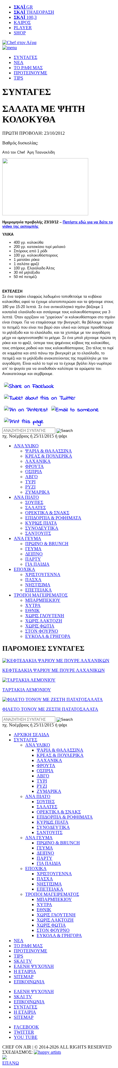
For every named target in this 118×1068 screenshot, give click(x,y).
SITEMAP (24, 976)
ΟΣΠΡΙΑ (33, 471)
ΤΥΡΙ (30, 481)
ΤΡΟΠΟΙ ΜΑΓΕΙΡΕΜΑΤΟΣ (41, 595)
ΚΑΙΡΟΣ (22, 22)
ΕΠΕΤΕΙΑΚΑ (38, 589)
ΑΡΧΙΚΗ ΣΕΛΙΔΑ (31, 734)
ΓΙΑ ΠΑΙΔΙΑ (37, 564)
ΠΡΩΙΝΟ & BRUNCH (46, 543)
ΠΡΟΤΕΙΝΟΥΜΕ (30, 72)
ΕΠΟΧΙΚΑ (24, 569)
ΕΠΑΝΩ (10, 1063)
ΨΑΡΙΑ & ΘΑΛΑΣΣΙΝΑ (48, 450)
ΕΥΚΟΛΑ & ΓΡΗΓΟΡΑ (47, 636)
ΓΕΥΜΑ (33, 548)
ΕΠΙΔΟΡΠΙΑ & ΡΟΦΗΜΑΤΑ (53, 517)
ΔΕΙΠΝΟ (34, 553)
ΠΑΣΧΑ (33, 579)
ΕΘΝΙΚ (32, 610)
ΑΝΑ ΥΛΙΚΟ (26, 445)
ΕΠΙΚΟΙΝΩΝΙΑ (29, 981)
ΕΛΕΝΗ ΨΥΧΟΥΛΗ (34, 966)
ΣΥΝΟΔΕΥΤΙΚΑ (41, 528)
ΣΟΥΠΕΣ (34, 502)
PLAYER (23, 27)
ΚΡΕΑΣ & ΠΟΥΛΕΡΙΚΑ (48, 456)
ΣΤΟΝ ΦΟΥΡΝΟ (41, 631)
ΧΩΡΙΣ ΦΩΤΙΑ (39, 626)
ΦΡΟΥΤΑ (34, 466)
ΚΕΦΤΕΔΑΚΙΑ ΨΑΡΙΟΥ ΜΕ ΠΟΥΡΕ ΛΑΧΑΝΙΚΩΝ (53, 670)
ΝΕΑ (18, 62)
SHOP (20, 32)
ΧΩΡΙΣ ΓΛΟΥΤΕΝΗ (44, 615)
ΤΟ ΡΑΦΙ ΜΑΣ (28, 67)
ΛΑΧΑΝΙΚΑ (38, 461)
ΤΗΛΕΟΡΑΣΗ (34, 12)
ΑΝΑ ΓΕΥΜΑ (27, 538)
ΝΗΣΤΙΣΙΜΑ (37, 584)
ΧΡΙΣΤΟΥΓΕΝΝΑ (42, 574)
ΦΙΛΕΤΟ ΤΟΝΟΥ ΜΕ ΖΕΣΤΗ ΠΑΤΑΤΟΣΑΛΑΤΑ (50, 709)
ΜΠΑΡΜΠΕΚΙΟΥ (42, 600)
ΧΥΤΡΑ (33, 605)
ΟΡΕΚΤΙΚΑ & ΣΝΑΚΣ (47, 512)
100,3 (25, 17)
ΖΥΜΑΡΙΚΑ (37, 492)
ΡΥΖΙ (30, 487)
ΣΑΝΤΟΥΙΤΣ (38, 533)
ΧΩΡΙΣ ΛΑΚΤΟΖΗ (43, 620)
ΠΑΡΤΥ (33, 559)
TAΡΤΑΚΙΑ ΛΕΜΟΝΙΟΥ (26, 689)
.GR (23, 7)
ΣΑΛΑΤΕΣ (35, 507)
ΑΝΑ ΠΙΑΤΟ (26, 497)
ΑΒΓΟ (31, 476)
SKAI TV (23, 961)
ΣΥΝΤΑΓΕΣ (25, 57)
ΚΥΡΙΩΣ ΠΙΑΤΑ (41, 523)
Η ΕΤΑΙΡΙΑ (25, 971)
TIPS (18, 78)
